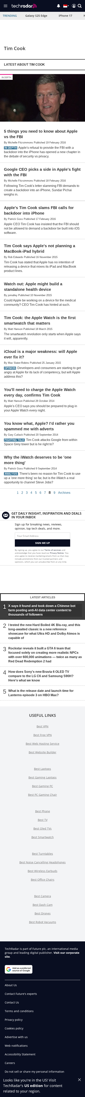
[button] (80, 6)
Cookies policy (14, 1028)
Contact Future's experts (21, 994)
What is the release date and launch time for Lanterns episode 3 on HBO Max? (41, 693)
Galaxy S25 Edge (36, 15)
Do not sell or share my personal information (34, 1071)
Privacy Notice (57, 553)
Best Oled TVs (42, 828)
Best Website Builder (42, 752)
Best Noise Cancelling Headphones (42, 862)
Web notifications (16, 1045)
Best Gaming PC (42, 786)
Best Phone (42, 811)
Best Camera (42, 896)
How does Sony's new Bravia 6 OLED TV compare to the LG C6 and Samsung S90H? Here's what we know (41, 676)
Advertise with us (16, 1037)
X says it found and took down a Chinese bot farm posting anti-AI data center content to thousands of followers (41, 610)
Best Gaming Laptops (42, 777)
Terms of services (53, 550)
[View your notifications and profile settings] (58, 6)
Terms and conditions (19, 1011)
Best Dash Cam (43, 905)
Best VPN (42, 726)
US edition (33, 1085)
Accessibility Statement (20, 1054)
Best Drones (43, 913)
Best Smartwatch (42, 837)
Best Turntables (42, 854)
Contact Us (12, 1002)
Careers (10, 1063)
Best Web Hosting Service (42, 743)
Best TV (42, 820)
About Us (11, 985)
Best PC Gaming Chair (42, 795)
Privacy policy (14, 1020)
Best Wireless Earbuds (42, 871)
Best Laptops (42, 769)
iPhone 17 (65, 15)
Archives (64, 492)
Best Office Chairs (42, 879)
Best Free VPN (42, 735)
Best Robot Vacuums (42, 922)
